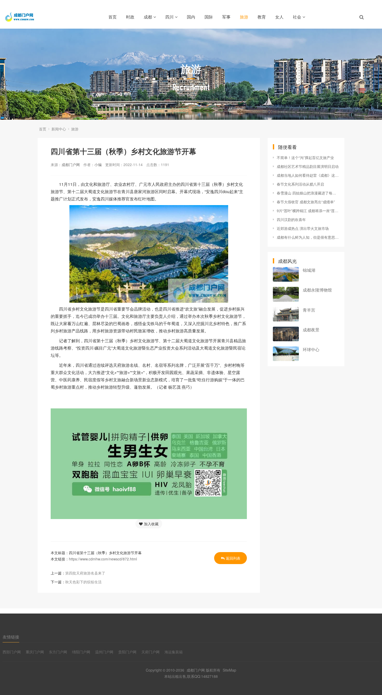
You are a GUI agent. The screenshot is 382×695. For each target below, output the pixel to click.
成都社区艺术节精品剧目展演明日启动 (308, 166)
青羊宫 (309, 310)
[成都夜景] (286, 334)
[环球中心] (286, 353)
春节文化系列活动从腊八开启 (300, 184)
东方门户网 (58, 651)
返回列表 (233, 558)
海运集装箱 (173, 651)
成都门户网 (71, 164)
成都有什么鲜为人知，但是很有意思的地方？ (308, 237)
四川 (169, 17)
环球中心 (311, 349)
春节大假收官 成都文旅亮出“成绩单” (306, 201)
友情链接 (11, 637)
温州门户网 (104, 651)
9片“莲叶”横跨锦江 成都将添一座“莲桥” (308, 210)
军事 (226, 17)
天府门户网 (150, 651)
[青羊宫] (286, 314)
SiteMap (229, 670)
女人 (279, 17)
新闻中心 (58, 128)
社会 (297, 17)
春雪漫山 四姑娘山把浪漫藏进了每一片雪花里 (308, 192)
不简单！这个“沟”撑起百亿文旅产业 (305, 157)
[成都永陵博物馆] (286, 294)
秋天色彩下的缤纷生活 (83, 581)
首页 (112, 17)
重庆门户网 (35, 651)
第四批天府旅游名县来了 (85, 573)
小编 (98, 164)
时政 (130, 17)
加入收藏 (151, 523)
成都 (148, 17)
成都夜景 (311, 330)
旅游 (244, 17)
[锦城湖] (286, 274)
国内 (191, 17)
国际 (209, 17)
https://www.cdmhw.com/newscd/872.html (103, 558)
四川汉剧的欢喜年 (291, 219)
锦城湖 (309, 270)
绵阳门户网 (81, 651)
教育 (262, 17)
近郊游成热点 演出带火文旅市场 (303, 228)
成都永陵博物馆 (317, 290)
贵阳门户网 (127, 651)
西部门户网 (12, 651)
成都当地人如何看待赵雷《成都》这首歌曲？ (308, 175)
